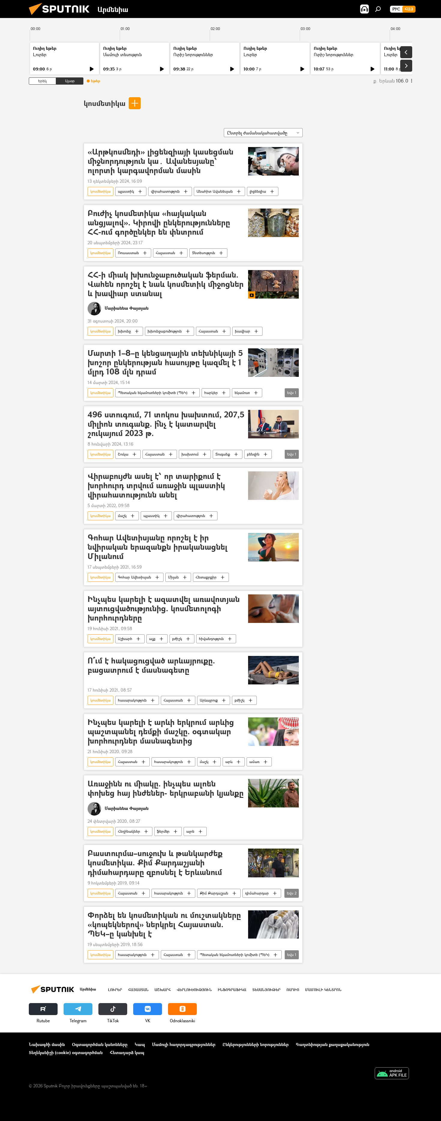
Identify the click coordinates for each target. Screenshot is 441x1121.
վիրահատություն (165, 191)
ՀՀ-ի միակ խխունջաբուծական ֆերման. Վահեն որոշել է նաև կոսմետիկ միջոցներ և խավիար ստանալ (166, 284)
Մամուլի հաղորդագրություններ (183, 1044)
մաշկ (122, 515)
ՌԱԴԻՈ (292, 989)
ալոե (190, 831)
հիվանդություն (211, 638)
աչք (152, 638)
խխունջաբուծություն (165, 331)
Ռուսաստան (128, 252)
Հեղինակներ (129, 831)
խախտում (190, 454)
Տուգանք (222, 454)
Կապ (140, 1044)
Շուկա (123, 454)
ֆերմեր (163, 831)
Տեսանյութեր (266, 989)
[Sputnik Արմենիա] (62, 16)
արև (228, 761)
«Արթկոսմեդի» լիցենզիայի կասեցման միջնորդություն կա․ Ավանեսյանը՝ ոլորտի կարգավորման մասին (160, 161)
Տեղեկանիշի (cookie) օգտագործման (66, 1052)
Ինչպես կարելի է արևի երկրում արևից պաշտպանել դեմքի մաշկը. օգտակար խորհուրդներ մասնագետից (161, 731)
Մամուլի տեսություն (122, 54)
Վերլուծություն (194, 989)
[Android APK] (391, 1073)
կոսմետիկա (104, 103)
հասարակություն (132, 700)
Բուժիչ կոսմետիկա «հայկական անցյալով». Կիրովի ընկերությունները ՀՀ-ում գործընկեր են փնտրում (159, 223)
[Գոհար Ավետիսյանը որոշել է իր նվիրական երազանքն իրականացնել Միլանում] (273, 547)
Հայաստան (165, 252)
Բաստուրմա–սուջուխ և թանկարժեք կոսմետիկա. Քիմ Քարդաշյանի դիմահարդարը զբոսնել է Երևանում (155, 863)
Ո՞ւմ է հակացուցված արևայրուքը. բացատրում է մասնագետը (151, 665)
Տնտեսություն (203, 252)
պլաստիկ (126, 191)
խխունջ (124, 331)
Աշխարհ (125, 638)
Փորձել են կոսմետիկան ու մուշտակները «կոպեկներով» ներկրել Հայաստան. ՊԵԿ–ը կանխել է (164, 924)
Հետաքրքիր (206, 577)
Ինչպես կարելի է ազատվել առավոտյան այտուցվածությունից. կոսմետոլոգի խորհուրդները (164, 608)
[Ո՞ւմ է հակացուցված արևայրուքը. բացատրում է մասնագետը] (273, 670)
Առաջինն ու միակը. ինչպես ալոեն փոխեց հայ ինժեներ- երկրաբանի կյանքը (166, 788)
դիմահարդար (257, 893)
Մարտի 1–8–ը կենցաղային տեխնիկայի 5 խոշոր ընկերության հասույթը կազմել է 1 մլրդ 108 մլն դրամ (165, 362)
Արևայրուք (209, 700)
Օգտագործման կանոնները (100, 1044)
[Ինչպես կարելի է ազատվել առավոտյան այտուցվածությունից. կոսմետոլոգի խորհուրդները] (273, 608)
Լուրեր (39, 54)
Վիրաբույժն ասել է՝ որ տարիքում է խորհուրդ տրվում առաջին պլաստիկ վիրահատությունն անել (156, 485)
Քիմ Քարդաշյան (214, 893)
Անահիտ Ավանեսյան (214, 191)
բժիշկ (177, 638)
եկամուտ (242, 392)
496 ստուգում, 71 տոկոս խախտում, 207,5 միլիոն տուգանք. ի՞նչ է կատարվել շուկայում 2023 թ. (166, 424)
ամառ (254, 761)
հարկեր (211, 392)
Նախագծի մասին (47, 1044)
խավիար (242, 331)
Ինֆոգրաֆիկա (232, 989)
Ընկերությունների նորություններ (256, 1044)
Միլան (173, 577)
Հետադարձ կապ (127, 1052)
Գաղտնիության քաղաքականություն (332, 1044)
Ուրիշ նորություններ (193, 54)
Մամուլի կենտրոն (323, 989)
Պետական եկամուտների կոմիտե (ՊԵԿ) (153, 392)
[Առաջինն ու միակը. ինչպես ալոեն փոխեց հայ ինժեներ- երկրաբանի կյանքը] (273, 793)
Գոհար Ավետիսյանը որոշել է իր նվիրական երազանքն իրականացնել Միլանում (157, 547)
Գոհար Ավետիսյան (134, 577)
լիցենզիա (258, 191)
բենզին (253, 454)
